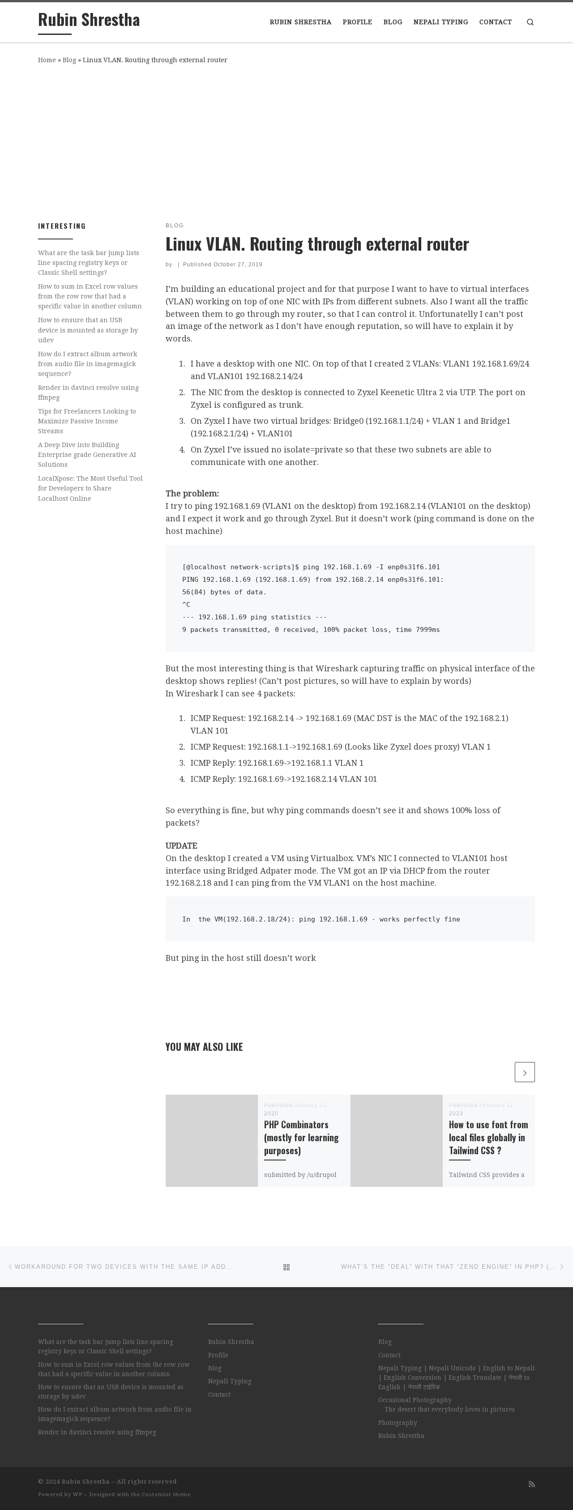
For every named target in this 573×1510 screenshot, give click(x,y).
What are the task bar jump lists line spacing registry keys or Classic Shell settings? (88, 262)
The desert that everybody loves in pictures (450, 1409)
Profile (218, 1355)
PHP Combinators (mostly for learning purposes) (301, 1137)
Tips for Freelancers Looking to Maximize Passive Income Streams (87, 421)
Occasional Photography (415, 1399)
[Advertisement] (286, 141)
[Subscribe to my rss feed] (532, 1484)
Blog (69, 60)
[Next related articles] (525, 1072)
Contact (219, 1394)
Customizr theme (166, 1494)
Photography (397, 1422)
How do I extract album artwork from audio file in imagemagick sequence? (87, 363)
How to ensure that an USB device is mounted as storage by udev (88, 329)
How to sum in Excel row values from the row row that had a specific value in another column (90, 296)
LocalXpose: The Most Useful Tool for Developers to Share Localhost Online (90, 488)
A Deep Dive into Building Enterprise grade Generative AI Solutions (87, 454)
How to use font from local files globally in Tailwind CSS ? (488, 1137)
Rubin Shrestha (231, 1341)
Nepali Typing (230, 1381)
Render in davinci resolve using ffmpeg (88, 392)
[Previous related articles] (503, 1072)
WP (77, 1494)
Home (47, 60)
